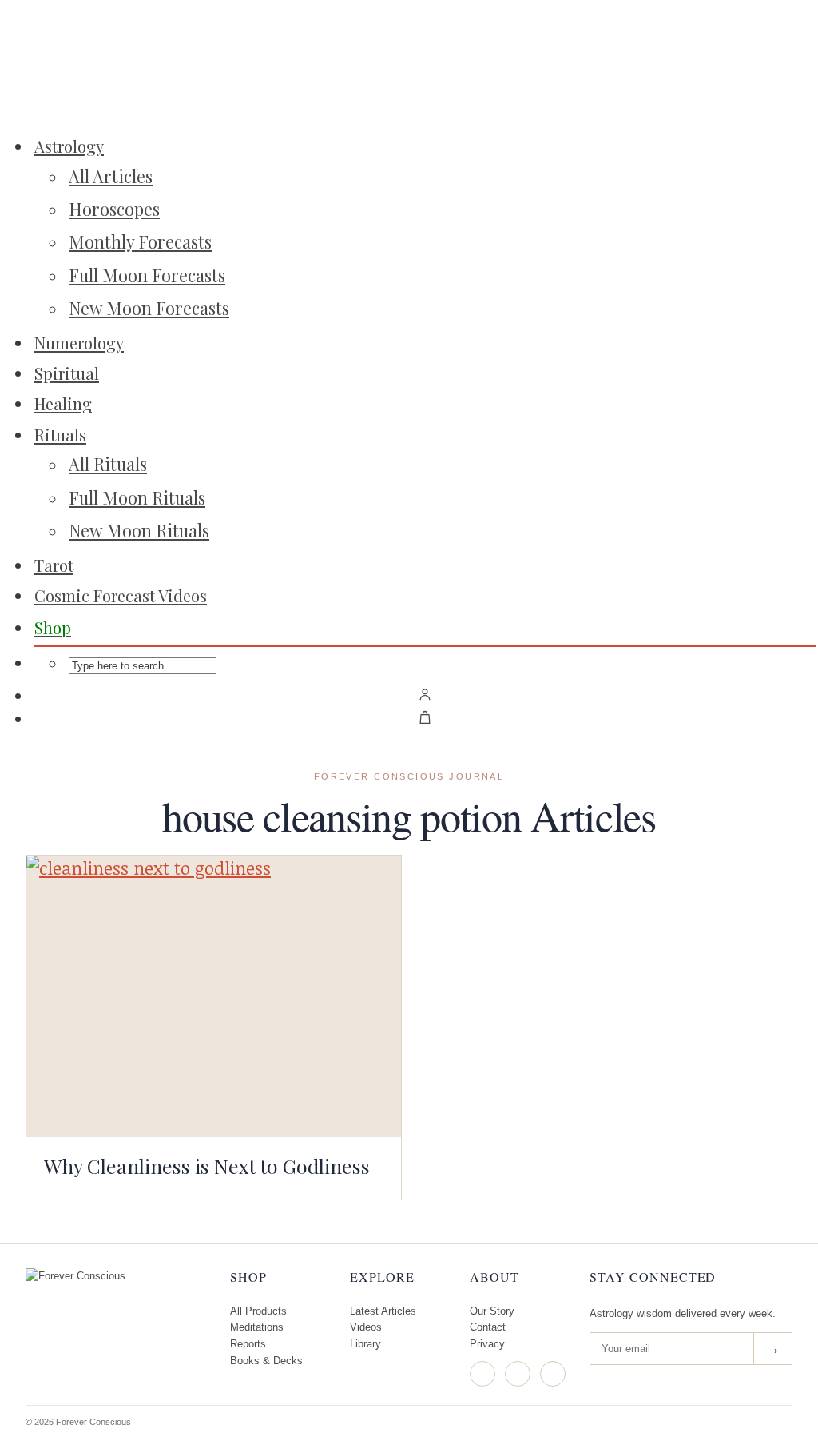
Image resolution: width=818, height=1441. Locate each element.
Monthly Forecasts (140, 241)
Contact (488, 1327)
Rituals (60, 434)
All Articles (111, 176)
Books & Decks (266, 1361)
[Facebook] (517, 1374)
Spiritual (66, 373)
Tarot (53, 565)
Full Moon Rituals (137, 497)
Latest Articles (383, 1311)
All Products (258, 1311)
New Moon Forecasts (149, 308)
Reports (248, 1344)
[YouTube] (553, 1374)
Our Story (492, 1311)
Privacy (487, 1344)
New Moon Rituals (139, 530)
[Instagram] (482, 1374)
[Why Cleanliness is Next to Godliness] (213, 996)
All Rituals (108, 464)
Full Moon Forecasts (147, 275)
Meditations (257, 1327)
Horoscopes (114, 209)
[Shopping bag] (425, 717)
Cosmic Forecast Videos (120, 595)
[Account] (425, 694)
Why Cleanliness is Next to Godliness (207, 1165)
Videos (366, 1327)
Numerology (79, 342)
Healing (63, 403)
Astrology (69, 146)
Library (365, 1344)
